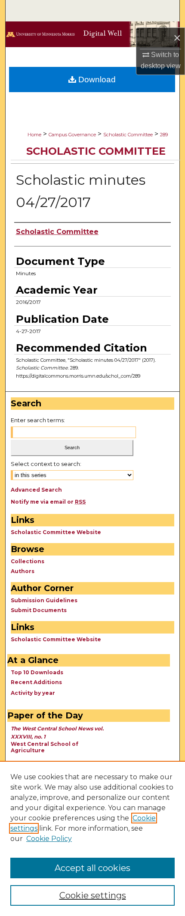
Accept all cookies (92, 868)
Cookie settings (92, 895)
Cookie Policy (49, 839)
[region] (92, 838)
